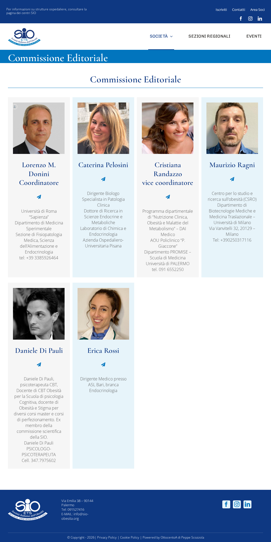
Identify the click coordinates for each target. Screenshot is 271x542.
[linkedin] (260, 18)
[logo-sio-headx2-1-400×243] (24, 29)
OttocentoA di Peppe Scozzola (182, 537)
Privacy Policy (107, 537)
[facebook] (241, 18)
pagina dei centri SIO (21, 13)
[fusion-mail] (39, 197)
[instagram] (250, 18)
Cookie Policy (129, 537)
